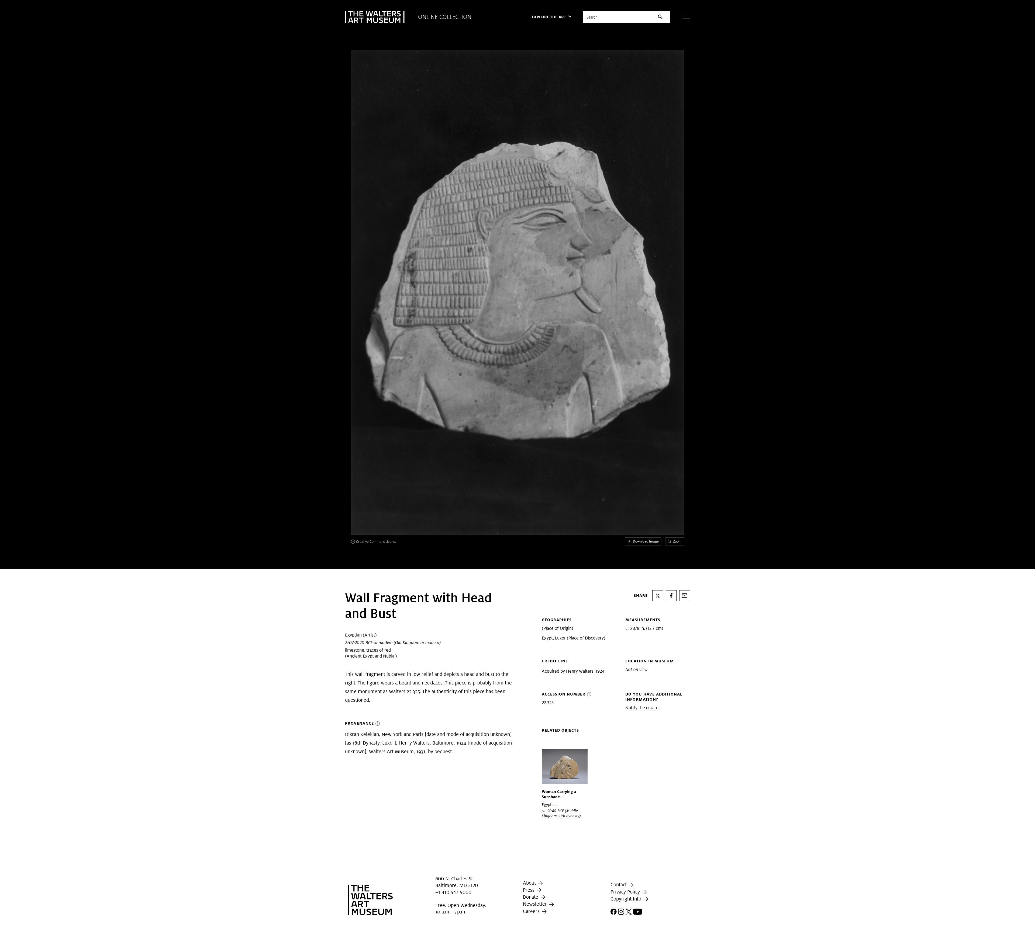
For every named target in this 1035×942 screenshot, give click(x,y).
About (530, 883)
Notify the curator (642, 708)
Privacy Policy (625, 892)
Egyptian (353, 635)
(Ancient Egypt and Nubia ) (371, 656)
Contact (619, 885)
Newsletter (535, 904)
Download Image (646, 541)
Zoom (677, 541)
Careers (532, 911)
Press (529, 890)
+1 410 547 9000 (453, 892)
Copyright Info (626, 899)
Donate (531, 897)
